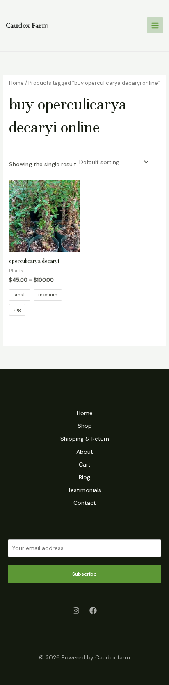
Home (16, 82)
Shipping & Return (84, 438)
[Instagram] (76, 610)
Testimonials (84, 490)
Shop (85, 426)
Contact (84, 502)
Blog (84, 477)
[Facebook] (93, 610)
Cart (85, 464)
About (84, 451)
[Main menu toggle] (155, 25)
